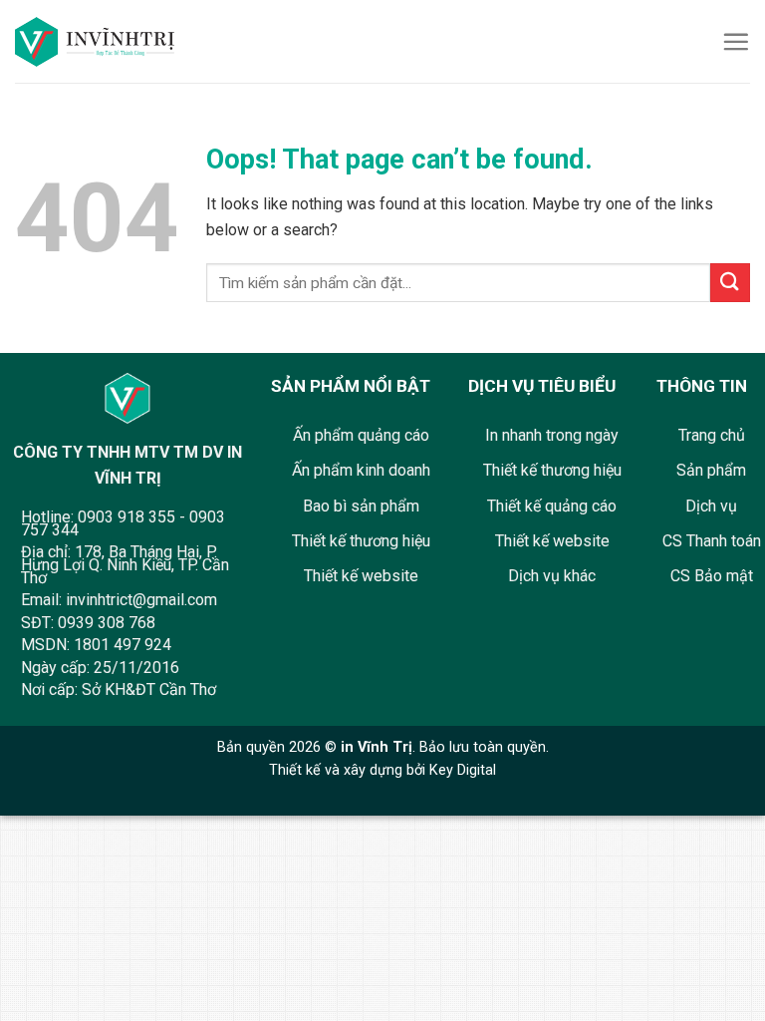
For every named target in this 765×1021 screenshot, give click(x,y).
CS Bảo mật (711, 575)
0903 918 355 (126, 517)
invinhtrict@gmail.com (141, 599)
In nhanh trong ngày (552, 435)
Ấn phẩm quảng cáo (361, 435)
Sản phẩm (711, 470)
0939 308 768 (106, 622)
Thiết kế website (361, 575)
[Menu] (735, 41)
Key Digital (462, 770)
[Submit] (730, 282)
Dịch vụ (711, 506)
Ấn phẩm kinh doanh (361, 470)
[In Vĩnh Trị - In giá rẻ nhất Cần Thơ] (102, 42)
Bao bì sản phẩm (361, 506)
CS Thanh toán (711, 540)
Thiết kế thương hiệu (361, 540)
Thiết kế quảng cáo (552, 506)
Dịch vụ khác (552, 575)
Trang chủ (711, 435)
